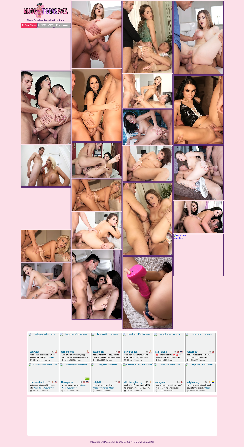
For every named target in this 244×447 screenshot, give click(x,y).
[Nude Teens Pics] (46, 10)
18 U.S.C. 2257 (124, 442)
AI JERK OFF (45, 25)
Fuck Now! (62, 25)
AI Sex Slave (29, 25)
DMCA (137, 442)
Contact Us (148, 442)
